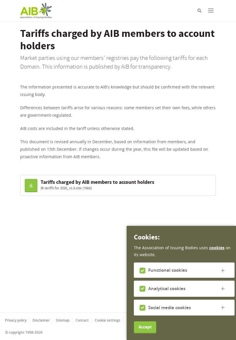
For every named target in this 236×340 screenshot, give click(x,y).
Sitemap (62, 320)
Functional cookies (167, 270)
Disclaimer (41, 320)
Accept (145, 327)
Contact (82, 320)
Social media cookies (169, 308)
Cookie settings (107, 320)
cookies (216, 247)
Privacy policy (15, 320)
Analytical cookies (166, 289)
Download (31, 181)
